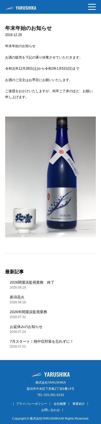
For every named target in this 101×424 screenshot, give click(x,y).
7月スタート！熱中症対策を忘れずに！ (42, 343)
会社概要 (60, 404)
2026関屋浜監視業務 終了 (32, 284)
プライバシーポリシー (31, 404)
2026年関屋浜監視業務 (28, 314)
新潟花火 (18, 299)
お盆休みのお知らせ (26, 329)
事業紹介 (79, 404)
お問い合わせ (50, 410)
